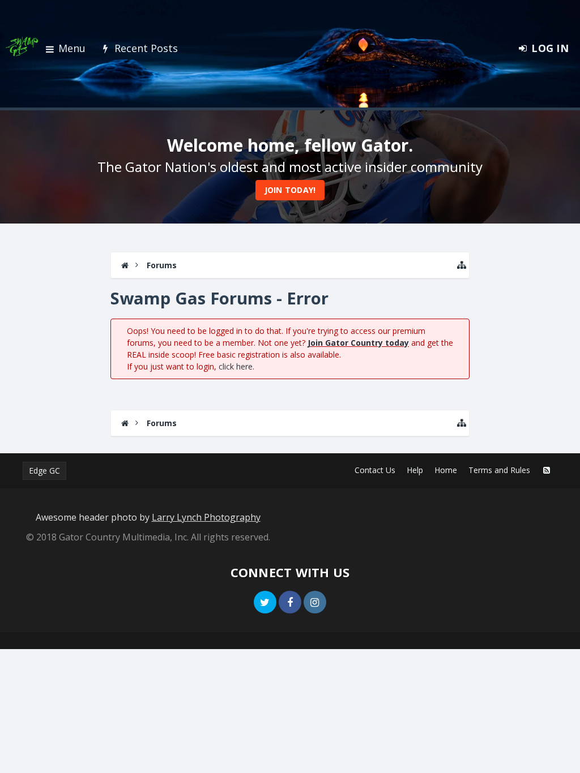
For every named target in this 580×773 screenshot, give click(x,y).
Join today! (290, 189)
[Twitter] (265, 602)
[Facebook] (290, 602)
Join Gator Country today (358, 342)
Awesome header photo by (148, 517)
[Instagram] (315, 602)
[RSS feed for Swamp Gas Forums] (546, 470)
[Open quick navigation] (461, 265)
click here (236, 366)
